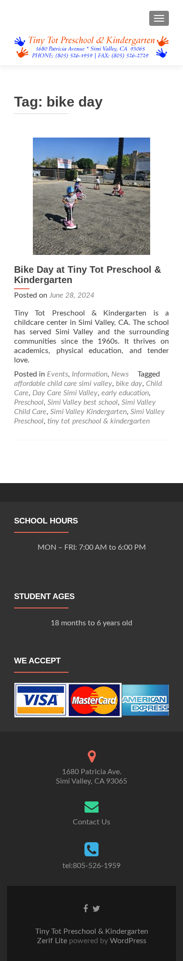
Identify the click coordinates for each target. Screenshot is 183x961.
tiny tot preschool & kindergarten (98, 421)
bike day (129, 383)
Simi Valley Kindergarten (88, 411)
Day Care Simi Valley (65, 393)
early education (125, 393)
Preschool (29, 402)
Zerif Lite (53, 941)
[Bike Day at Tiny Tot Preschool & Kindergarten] (91, 196)
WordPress (127, 941)
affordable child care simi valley (63, 383)
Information (89, 374)
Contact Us (91, 822)
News (120, 374)
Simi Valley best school (82, 402)
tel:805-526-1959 (91, 865)
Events (57, 374)
